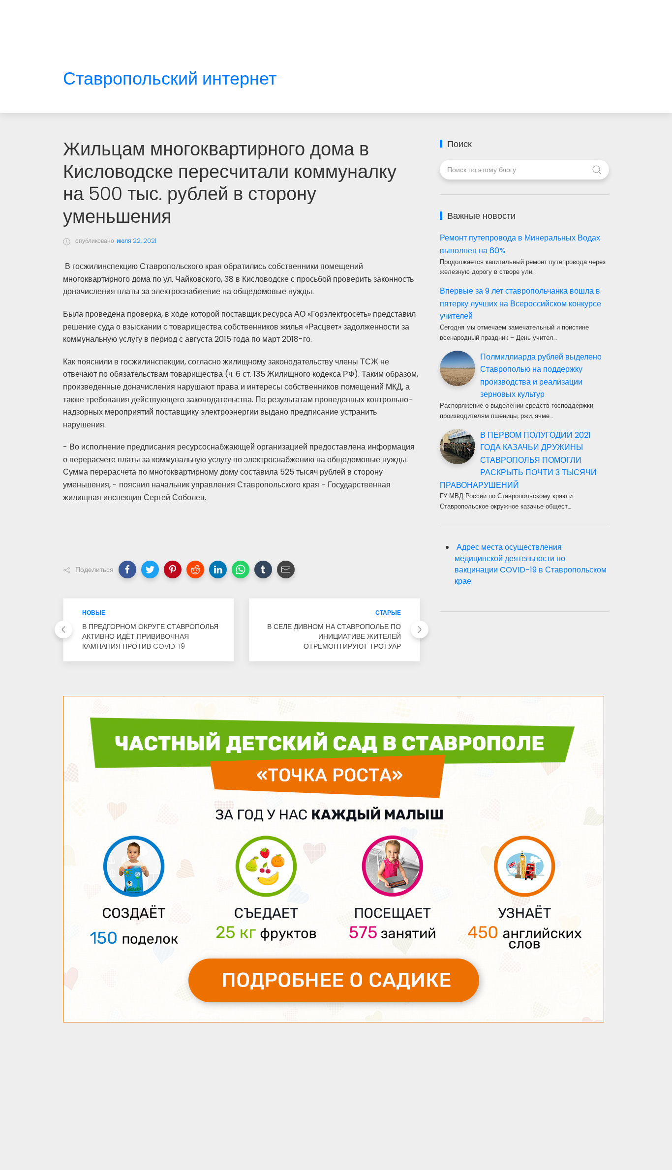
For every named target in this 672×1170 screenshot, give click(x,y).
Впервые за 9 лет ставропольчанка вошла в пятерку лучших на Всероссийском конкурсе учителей (520, 303)
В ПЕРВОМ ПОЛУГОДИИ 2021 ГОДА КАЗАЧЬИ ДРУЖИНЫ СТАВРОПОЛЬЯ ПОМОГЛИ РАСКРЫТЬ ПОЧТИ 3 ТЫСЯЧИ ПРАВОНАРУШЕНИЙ (518, 460)
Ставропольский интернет (169, 79)
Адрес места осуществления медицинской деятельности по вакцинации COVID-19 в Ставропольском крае (531, 564)
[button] (127, 569)
